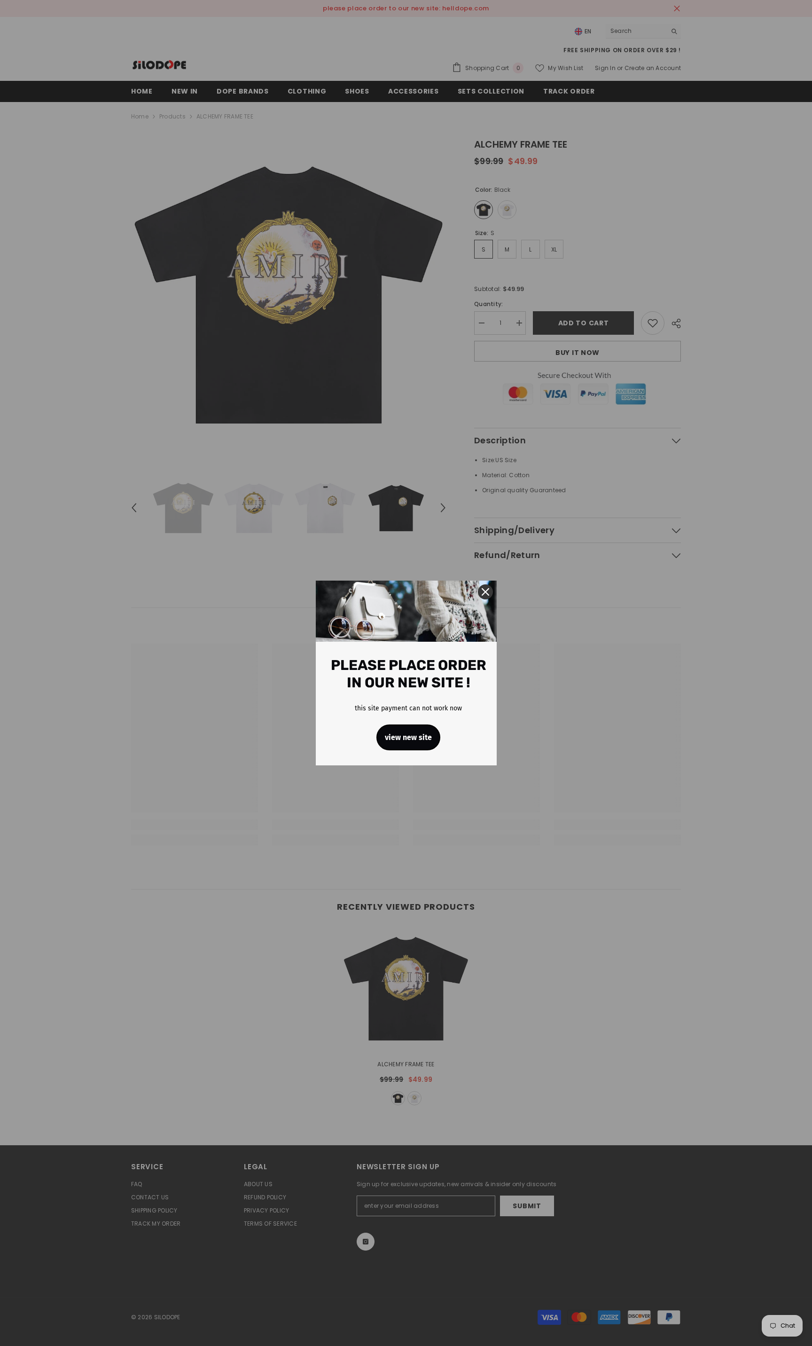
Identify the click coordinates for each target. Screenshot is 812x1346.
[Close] (485, 592)
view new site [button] (408, 737)
